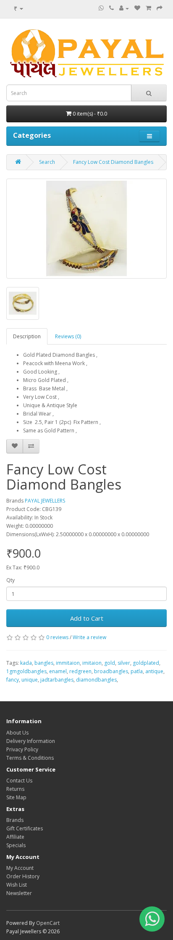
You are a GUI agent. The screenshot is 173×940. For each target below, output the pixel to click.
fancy (12, 679)
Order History (22, 876)
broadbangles (111, 671)
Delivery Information (30, 741)
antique (154, 671)
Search (47, 162)
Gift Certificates (24, 828)
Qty (10, 580)
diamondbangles (96, 679)
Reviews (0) (68, 336)
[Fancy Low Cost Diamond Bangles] (86, 229)
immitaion (68, 662)
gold (109, 662)
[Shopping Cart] (148, 8)
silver (124, 662)
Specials (16, 845)
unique (29, 679)
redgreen (80, 671)
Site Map (16, 797)
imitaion (92, 662)
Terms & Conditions (30, 757)
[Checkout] (160, 8)
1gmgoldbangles (26, 671)
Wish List (16, 884)
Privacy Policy (22, 749)
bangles (43, 662)
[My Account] (124, 8)
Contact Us (19, 780)
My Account (20, 868)
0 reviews (57, 637)
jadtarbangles (56, 679)
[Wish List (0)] (137, 8)
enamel (58, 671)
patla (137, 671)
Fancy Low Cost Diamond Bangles (113, 162)
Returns (15, 789)
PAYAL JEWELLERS (45, 500)
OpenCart (48, 923)
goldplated (146, 662)
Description (27, 336)
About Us (17, 732)
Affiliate (15, 836)
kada (26, 662)
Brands (15, 820)
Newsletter (19, 893)
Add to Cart (86, 618)
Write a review (89, 637)
